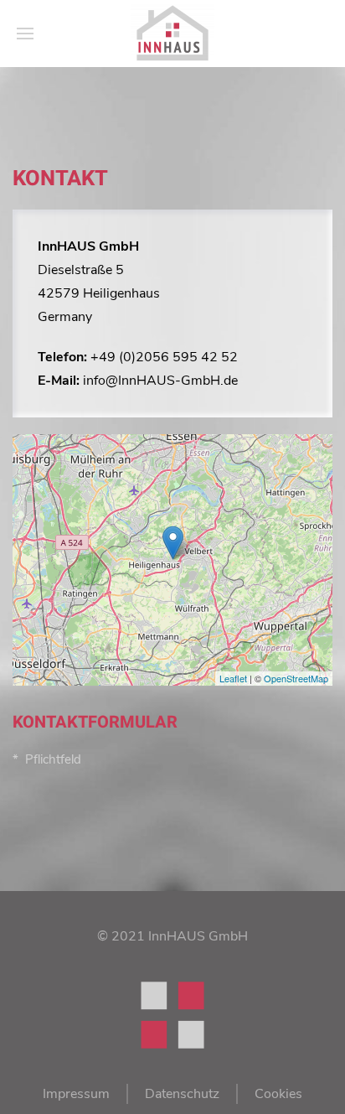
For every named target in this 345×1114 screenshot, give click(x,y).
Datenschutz (182, 1094)
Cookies (278, 1094)
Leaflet (233, 678)
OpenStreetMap (296, 678)
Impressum (76, 1094)
